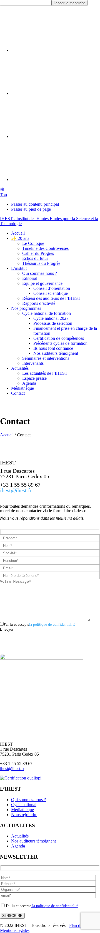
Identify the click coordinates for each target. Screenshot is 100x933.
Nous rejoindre (24, 814)
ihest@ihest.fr (16, 490)
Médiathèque (22, 809)
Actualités (20, 836)
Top (3, 194)
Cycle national (23, 804)
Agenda (18, 846)
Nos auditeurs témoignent (33, 841)
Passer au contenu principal (35, 204)
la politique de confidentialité (52, 624)
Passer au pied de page (31, 209)
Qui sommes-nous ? (28, 799)
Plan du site (79, 925)
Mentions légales (14, 930)
